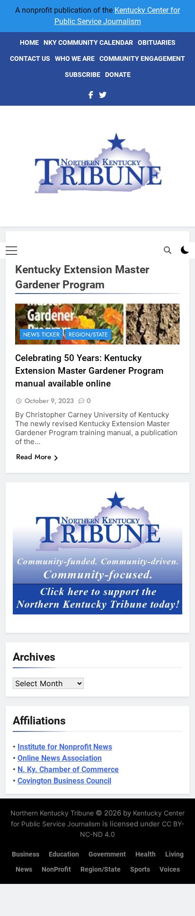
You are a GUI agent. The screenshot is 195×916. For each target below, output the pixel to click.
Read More (33, 457)
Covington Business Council (64, 780)
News (24, 870)
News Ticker (41, 334)
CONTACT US (30, 58)
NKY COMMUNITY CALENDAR (88, 42)
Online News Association (60, 758)
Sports (140, 870)
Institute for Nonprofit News (65, 746)
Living (174, 854)
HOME (29, 42)
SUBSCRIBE (82, 74)
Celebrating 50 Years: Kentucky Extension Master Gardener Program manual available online (89, 371)
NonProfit (56, 870)
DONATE (118, 74)
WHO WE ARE (75, 58)
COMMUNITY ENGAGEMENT (142, 58)
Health (145, 854)
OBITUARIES (157, 42)
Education (64, 854)
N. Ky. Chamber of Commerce (68, 769)
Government (107, 854)
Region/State (88, 334)
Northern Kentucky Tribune (52, 813)
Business (25, 854)
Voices (170, 870)
